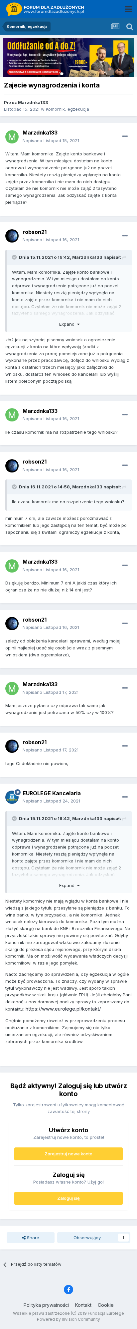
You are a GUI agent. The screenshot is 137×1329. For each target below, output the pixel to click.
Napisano (51, 140)
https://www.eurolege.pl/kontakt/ (63, 1009)
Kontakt (83, 1305)
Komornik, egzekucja (67, 109)
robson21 (35, 232)
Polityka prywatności (46, 1305)
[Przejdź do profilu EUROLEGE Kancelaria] (12, 797)
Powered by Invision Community (68, 1319)
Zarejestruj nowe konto (68, 1153)
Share (32, 1237)
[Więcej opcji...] (125, 136)
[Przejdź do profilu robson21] (12, 236)
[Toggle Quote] (15, 257)
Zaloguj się (68, 1198)
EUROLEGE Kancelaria (52, 793)
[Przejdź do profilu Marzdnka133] (12, 136)
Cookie (106, 1305)
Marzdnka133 (33, 102)
